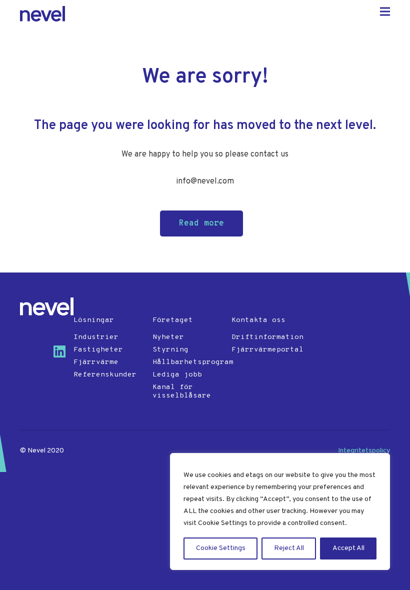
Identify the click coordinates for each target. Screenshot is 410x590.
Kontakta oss (259, 320)
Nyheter (168, 337)
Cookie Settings (221, 548)
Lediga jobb (177, 374)
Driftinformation (267, 337)
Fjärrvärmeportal (267, 350)
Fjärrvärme (96, 362)
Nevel (42, 14)
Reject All (289, 548)
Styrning (170, 350)
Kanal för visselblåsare (181, 391)
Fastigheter (98, 350)
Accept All (348, 548)
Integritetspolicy (364, 450)
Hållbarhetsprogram (188, 362)
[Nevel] (47, 307)
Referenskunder (105, 374)
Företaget (172, 320)
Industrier (96, 337)
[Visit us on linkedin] (64, 356)
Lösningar (94, 320)
